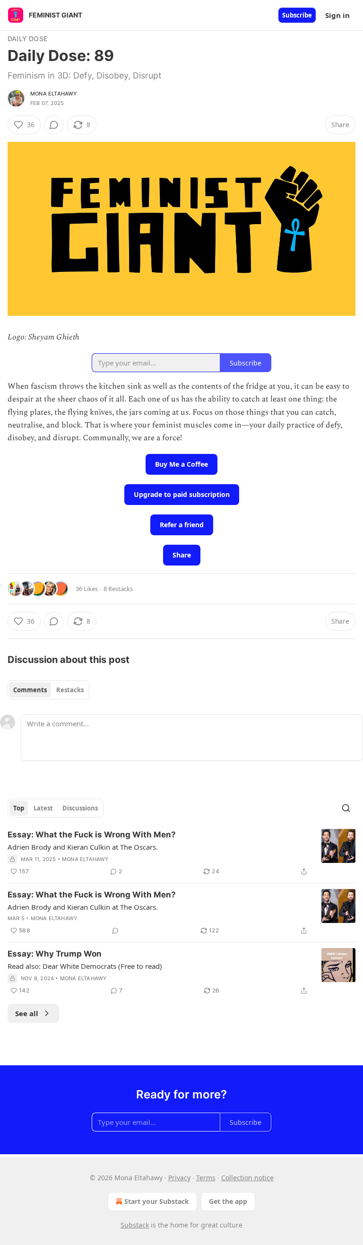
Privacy (179, 1177)
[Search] (346, 808)
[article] (181, 853)
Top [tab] (18, 808)
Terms (206, 1177)
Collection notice (247, 1177)
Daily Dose (27, 39)
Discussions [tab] (80, 808)
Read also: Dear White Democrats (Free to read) (85, 966)
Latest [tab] (43, 808)
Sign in (337, 15)
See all (26, 1013)
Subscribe (297, 15)
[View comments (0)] (53, 124)
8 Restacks (118, 588)
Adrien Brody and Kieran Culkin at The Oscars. (83, 847)
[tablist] (48, 689)
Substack (135, 1224)
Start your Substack (156, 1201)
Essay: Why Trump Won (55, 953)
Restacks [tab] (70, 690)
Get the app (228, 1201)
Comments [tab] (30, 690)
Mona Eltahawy (54, 93)
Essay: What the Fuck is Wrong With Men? (92, 834)
